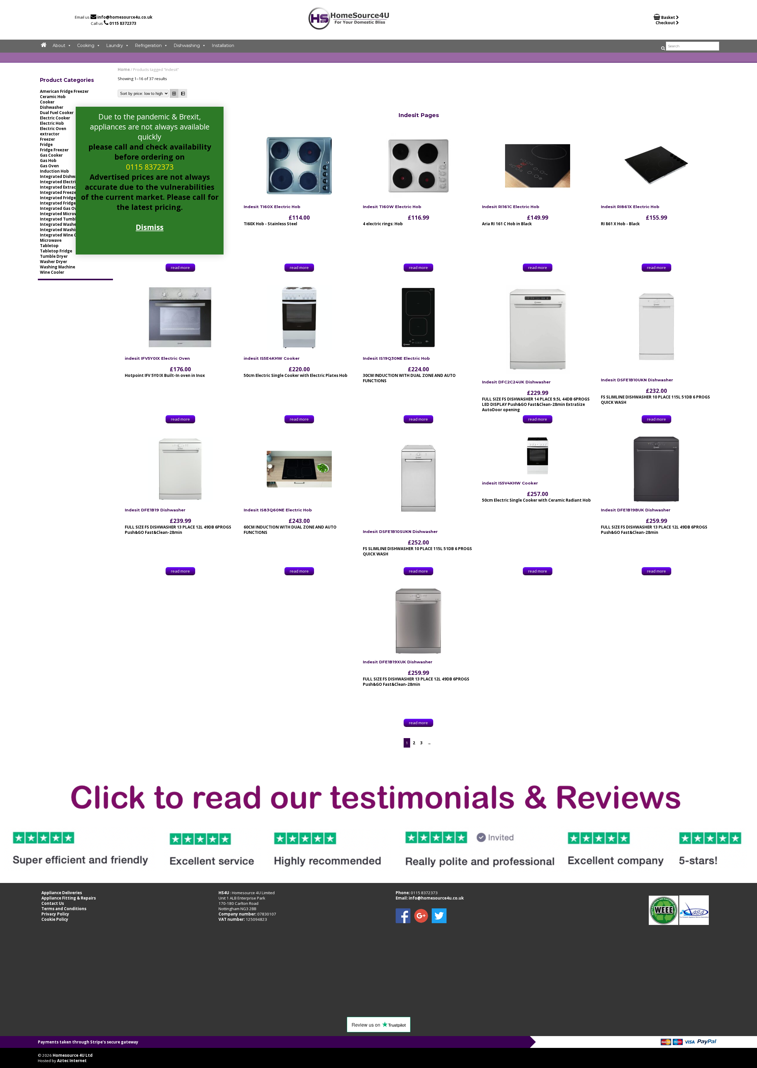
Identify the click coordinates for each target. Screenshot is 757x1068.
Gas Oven (49, 165)
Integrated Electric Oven (64, 181)
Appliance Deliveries (61, 892)
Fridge (46, 144)
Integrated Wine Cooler (63, 235)
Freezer (47, 139)
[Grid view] (174, 93)
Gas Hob (48, 160)
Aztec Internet (72, 1060)
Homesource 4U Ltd (73, 1055)
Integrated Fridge (58, 197)
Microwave (51, 240)
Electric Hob (52, 123)
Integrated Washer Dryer (65, 224)
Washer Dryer (53, 261)
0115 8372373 (122, 23)
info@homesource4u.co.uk (124, 17)
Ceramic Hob (53, 96)
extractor (49, 134)
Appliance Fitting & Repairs (68, 898)
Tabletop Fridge (56, 251)
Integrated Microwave (62, 213)
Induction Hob (54, 171)
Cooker (47, 102)
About (59, 45)
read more (180, 267)
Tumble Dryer (54, 256)
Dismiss (150, 227)
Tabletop (49, 245)
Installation (223, 45)
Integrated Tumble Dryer (65, 219)
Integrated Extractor (61, 187)
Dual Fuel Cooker (57, 112)
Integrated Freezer (59, 192)
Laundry (114, 45)
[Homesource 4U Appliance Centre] (348, 28)
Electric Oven (53, 128)
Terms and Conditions (63, 908)
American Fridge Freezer (64, 91)
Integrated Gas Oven (61, 208)
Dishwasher (51, 107)
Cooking (85, 45)
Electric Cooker (55, 118)
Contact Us (52, 903)
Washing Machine (57, 267)
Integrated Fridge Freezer (66, 203)
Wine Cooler (52, 272)
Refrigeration (148, 45)
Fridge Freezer (54, 150)
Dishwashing (187, 45)
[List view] (182, 93)
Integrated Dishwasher (63, 176)
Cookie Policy (54, 919)
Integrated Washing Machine (69, 229)
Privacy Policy (55, 914)
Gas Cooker (51, 155)
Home (124, 69)
